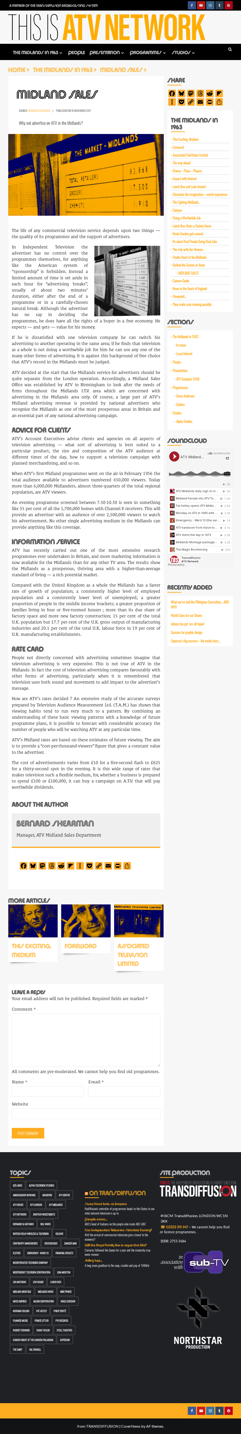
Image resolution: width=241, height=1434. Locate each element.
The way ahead (181, 162)
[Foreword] (86, 920)
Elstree (16, 1253)
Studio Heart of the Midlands (189, 257)
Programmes (146, 52)
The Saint (17, 1349)
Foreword (80, 945)
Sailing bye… (93, 1260)
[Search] (230, 49)
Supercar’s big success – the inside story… (195, 640)
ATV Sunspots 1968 (187, 378)
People (76, 52)
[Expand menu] (61, 53)
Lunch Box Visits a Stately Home (192, 225)
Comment (24, 1009)
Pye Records (62, 1320)
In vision (181, 345)
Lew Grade (38, 1282)
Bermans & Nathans (23, 1224)
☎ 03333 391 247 (174, 1226)
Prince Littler (42, 1320)
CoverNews (131, 1426)
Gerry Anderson (185, 395)
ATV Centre (64, 1195)
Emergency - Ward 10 (38, 1253)
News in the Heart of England (190, 288)
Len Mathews (19, 1282)
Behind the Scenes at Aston (189, 264)
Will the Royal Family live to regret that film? (116, 1244)
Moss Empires (20, 1301)
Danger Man (70, 1243)
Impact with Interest (185, 178)
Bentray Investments (44, 1214)
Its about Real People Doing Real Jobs (195, 241)
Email (96, 1081)
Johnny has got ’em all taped (187, 623)
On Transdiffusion (117, 1192)
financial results (64, 1253)
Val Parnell (35, 1349)
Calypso (177, 210)
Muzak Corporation (43, 1301)
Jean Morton (63, 1272)
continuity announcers (25, 1243)
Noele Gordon (68, 1301)
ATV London (36, 1205)
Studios (181, 52)
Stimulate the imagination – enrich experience (200, 194)
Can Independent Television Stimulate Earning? (118, 1229)
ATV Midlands (56, 1205)
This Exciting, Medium (31, 950)
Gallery (180, 404)
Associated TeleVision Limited (133, 954)
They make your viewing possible (192, 304)
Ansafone (47, 1195)
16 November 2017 (81, 110)
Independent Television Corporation (31, 1272)
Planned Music (20, 1320)
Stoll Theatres (64, 1330)
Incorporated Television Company (30, 1262)
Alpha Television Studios (41, 1185)
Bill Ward (45, 1224)
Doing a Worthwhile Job (187, 217)
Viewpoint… (179, 296)
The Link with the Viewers (188, 249)
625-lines (17, 1185)
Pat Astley (41, 1311)
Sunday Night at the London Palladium (33, 1340)
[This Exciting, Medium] (33, 920)
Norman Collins (21, 1311)
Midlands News (45, 1291)
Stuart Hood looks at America (106, 1203)
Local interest (184, 353)
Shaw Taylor (43, 1330)
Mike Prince (66, 1291)
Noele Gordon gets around (188, 233)
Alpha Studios (184, 421)
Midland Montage (22, 1291)
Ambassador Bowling (24, 1195)
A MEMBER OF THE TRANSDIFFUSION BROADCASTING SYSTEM (53, 5)
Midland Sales (188, 272)
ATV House (18, 1205)
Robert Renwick (21, 1330)
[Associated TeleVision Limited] (139, 920)
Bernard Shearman (39, 110)
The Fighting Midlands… (186, 202)
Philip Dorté (60, 1311)
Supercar (65, 1340)
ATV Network (19, 1214)
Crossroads (50, 1243)
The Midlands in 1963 (35, 52)
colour (59, 1233)
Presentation (105, 52)
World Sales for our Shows (186, 615)
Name (19, 1081)
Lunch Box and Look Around (189, 186)
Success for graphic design (186, 632)
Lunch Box (55, 1282)
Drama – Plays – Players (187, 170)
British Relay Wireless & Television (31, 1233)
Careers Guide (181, 280)
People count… (96, 1218)
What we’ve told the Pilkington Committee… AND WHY (200, 604)
